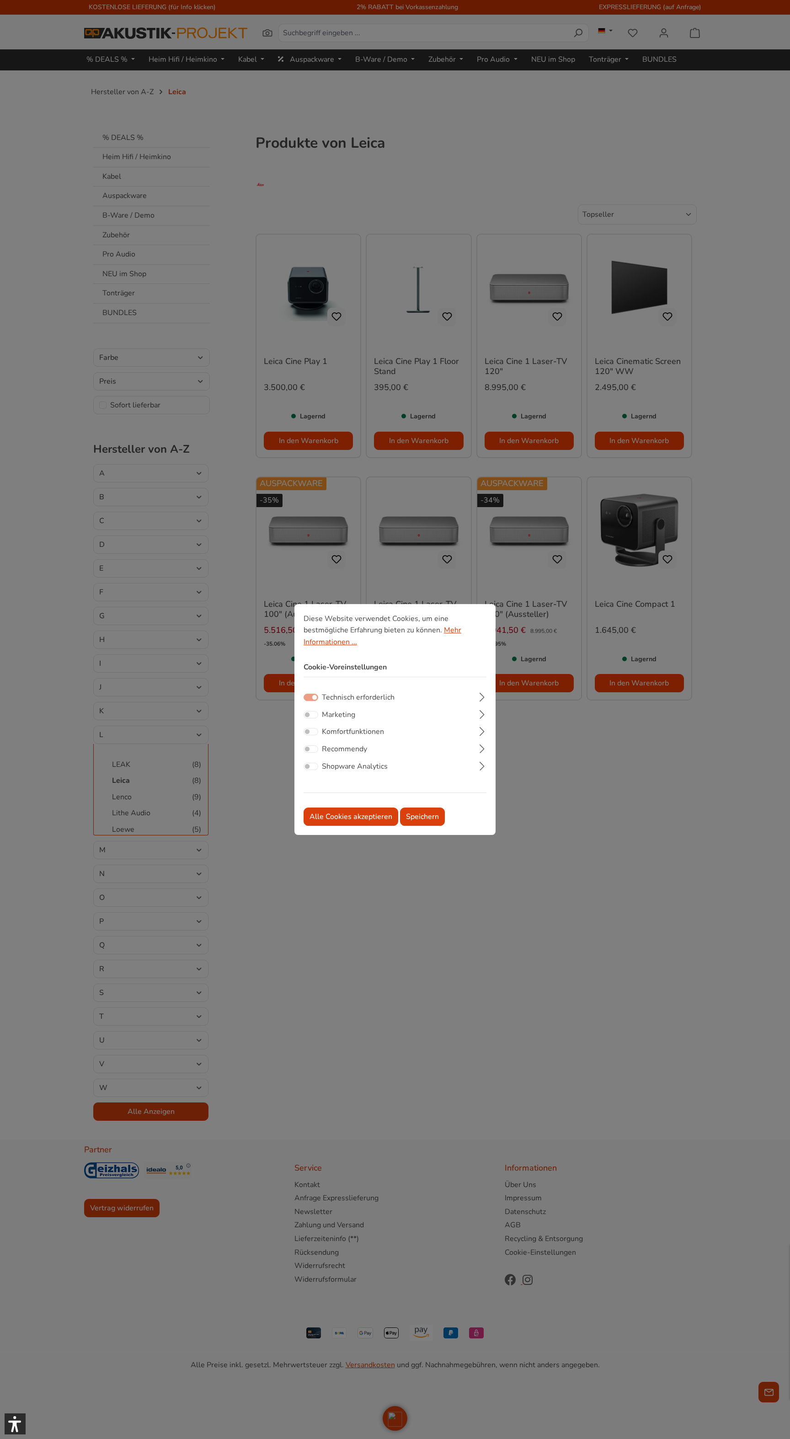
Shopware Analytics (355, 766)
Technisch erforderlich (358, 697)
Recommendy (344, 749)
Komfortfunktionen (353, 732)
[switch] (311, 714)
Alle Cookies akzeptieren (351, 817)
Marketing (338, 715)
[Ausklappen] (482, 696)
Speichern (422, 817)
